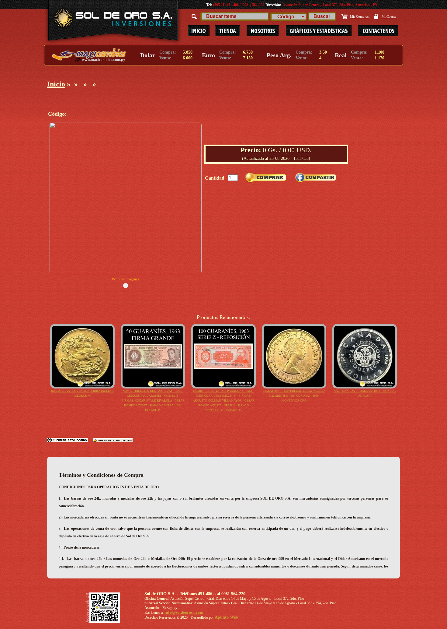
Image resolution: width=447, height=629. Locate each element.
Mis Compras (359, 16)
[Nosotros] (263, 30)
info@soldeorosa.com (184, 612)
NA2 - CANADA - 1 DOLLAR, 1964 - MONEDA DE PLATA (365, 393)
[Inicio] (199, 30)
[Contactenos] (375, 30)
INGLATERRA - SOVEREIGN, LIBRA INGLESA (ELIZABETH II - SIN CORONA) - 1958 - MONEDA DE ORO (294, 395)
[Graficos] (319, 30)
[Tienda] (227, 30)
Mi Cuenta (389, 16)
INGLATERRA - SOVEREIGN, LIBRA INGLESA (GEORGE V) (82, 393)
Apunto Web (226, 617)
